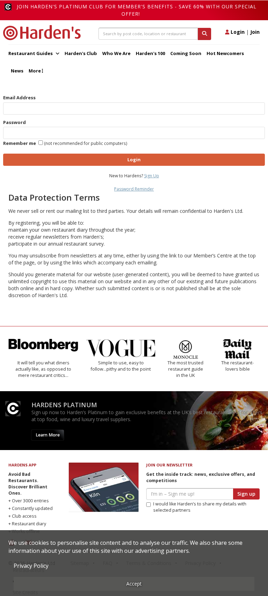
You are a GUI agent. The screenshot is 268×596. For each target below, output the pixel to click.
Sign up (246, 493)
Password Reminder (134, 189)
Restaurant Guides (31, 53)
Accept (134, 583)
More (35, 71)
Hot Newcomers (225, 53)
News (17, 71)
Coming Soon (185, 53)
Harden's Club (81, 53)
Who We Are (116, 53)
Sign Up (151, 176)
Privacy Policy (31, 566)
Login (237, 32)
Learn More (48, 435)
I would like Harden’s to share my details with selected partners (199, 507)
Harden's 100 (150, 53)
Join (255, 32)
